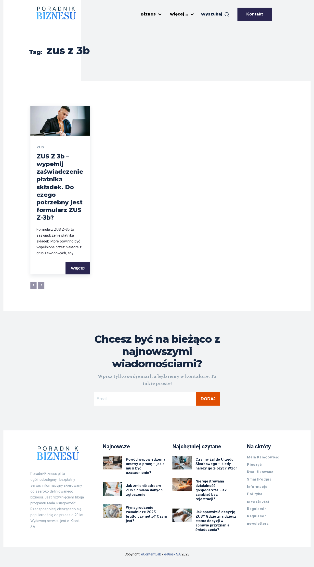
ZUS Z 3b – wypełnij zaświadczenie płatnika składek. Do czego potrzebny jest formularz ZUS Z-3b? (60, 187)
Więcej (78, 268)
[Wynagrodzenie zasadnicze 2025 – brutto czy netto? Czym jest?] (112, 511)
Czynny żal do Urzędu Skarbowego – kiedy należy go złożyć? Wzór (216, 463)
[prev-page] (33, 285)
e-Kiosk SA (172, 554)
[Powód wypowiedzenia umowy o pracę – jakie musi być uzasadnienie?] (112, 462)
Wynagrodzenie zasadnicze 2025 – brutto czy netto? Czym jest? (146, 514)
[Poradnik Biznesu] (56, 13)
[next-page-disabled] (41, 285)
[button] (215, 14)
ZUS (40, 147)
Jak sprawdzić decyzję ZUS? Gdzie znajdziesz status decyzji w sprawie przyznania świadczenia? (216, 521)
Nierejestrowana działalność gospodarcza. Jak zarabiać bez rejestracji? (211, 490)
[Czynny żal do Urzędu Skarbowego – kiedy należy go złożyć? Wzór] (182, 462)
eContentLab (151, 554)
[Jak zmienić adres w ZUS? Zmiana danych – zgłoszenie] (112, 489)
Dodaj (208, 399)
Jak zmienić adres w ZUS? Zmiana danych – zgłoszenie (146, 490)
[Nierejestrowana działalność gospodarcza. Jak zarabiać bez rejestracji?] (182, 484)
